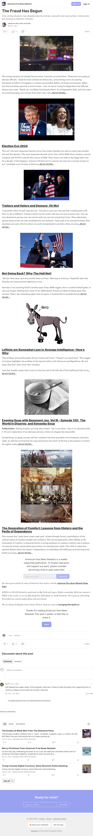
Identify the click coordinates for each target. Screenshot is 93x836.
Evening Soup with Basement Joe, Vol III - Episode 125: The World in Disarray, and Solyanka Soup (43, 422)
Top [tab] (4, 724)
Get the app (58, 825)
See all (7, 781)
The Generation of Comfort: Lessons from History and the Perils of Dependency (42, 529)
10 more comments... (8, 712)
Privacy (42, 819)
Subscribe (76, 4)
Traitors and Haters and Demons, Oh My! (30, 205)
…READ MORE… (59, 93)
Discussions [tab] (20, 724)
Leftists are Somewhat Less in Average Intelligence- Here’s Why (43, 351)
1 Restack (16, 635)
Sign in (86, 4)
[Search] (88, 723)
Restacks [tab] (17, 661)
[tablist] (12, 661)
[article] (46, 736)
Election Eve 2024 (15, 146)
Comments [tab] (7, 661)
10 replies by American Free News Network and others (29, 701)
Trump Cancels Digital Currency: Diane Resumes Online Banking (34, 766)
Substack (34, 831)
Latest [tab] (11, 724)
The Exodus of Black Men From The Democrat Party (28, 730)
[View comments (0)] (28, 759)
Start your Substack (40, 825)
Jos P (7, 684)
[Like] (3, 759)
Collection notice (59, 819)
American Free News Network (19, 23)
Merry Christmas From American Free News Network (29, 748)
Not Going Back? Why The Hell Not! (26, 273)
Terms (48, 819)
